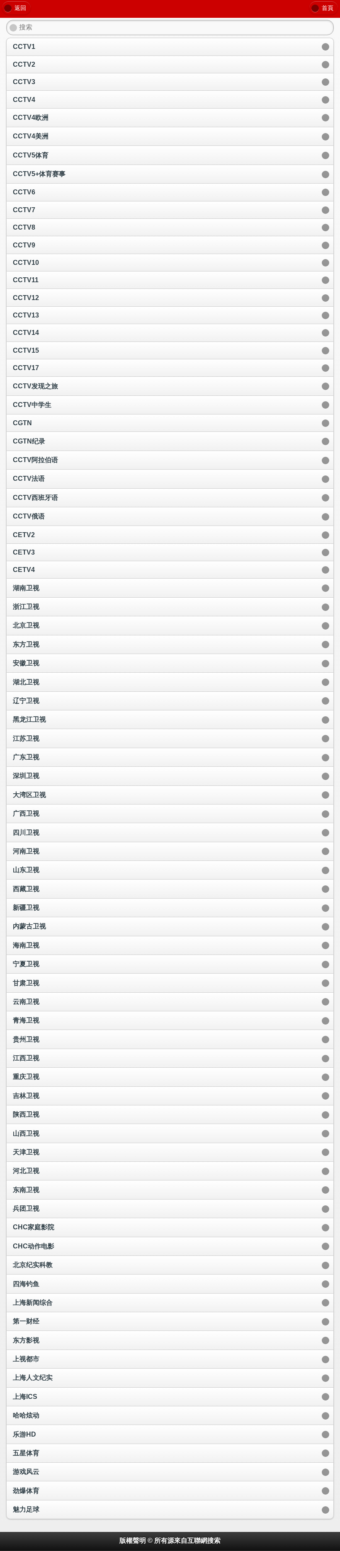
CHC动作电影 (33, 1246)
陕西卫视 (26, 1114)
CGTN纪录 (29, 441)
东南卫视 (26, 1189)
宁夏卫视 (26, 963)
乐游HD (24, 1434)
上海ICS (25, 1396)
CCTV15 (26, 350)
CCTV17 (26, 367)
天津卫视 (26, 1152)
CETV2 (24, 534)
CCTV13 (26, 315)
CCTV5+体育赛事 (39, 173)
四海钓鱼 (26, 1283)
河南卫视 (26, 851)
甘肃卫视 (26, 982)
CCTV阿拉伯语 (35, 459)
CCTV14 (26, 332)
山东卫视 (26, 869)
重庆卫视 (26, 1076)
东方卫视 (26, 644)
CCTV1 (24, 46)
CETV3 (24, 552)
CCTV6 (24, 192)
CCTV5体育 (31, 155)
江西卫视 (26, 1057)
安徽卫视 (26, 662)
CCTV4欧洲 (31, 117)
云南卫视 (26, 1001)
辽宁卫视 (26, 700)
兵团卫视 (26, 1208)
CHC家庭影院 (33, 1227)
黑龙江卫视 (29, 719)
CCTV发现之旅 (35, 386)
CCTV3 (24, 81)
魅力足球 (26, 1509)
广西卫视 (26, 813)
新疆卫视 (26, 907)
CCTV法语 (29, 478)
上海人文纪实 (33, 1377)
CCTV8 (24, 227)
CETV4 (24, 569)
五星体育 (26, 1452)
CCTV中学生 (32, 404)
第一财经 (26, 1321)
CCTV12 (26, 297)
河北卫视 (26, 1170)
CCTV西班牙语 (35, 497)
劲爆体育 (26, 1490)
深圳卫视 (26, 775)
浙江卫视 (26, 606)
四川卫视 (26, 832)
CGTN (22, 423)
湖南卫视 (26, 587)
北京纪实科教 (33, 1264)
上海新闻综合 (33, 1302)
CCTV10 (26, 262)
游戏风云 (26, 1471)
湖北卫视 (26, 682)
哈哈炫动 (26, 1415)
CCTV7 (24, 209)
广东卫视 (26, 757)
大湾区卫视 (29, 794)
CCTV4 (24, 99)
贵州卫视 (26, 1039)
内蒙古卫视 (29, 926)
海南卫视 (26, 945)
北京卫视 (26, 625)
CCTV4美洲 (31, 136)
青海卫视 (26, 1020)
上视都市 (26, 1358)
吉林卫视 (26, 1095)
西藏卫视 (26, 888)
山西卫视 (26, 1133)
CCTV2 (24, 64)
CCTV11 (26, 280)
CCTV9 (24, 245)
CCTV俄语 (29, 516)
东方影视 (26, 1340)
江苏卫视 (26, 738)
